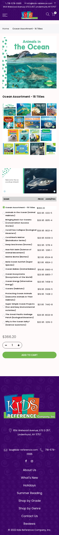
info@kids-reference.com (39, 3)
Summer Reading (29, 493)
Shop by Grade (30, 501)
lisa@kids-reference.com (23, 449)
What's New (29, 478)
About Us (29, 470)
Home (5, 28)
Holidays (29, 485)
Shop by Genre (29, 508)
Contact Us (29, 516)
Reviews (29, 524)
